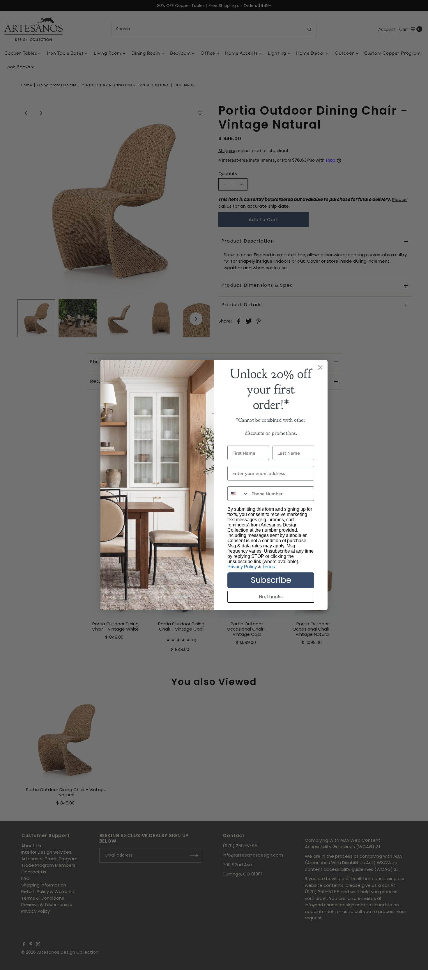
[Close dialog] (320, 367)
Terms (268, 566)
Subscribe (271, 580)
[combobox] (238, 494)
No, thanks (271, 596)
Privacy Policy (242, 566)
